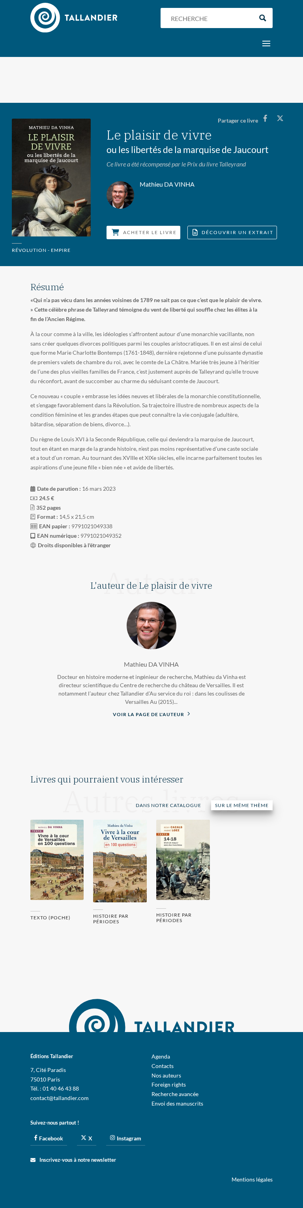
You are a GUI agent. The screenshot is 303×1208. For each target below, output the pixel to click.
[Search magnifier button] (262, 18)
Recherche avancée (175, 1094)
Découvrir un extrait (237, 232)
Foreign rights (169, 1084)
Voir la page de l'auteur (149, 714)
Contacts (163, 1065)
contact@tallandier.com (59, 1098)
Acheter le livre (150, 232)
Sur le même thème (242, 805)
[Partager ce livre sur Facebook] (265, 118)
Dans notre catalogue (168, 805)
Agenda (161, 1056)
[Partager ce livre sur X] (280, 118)
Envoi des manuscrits (177, 1103)
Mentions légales (252, 1179)
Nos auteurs (166, 1075)
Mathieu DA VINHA (151, 664)
